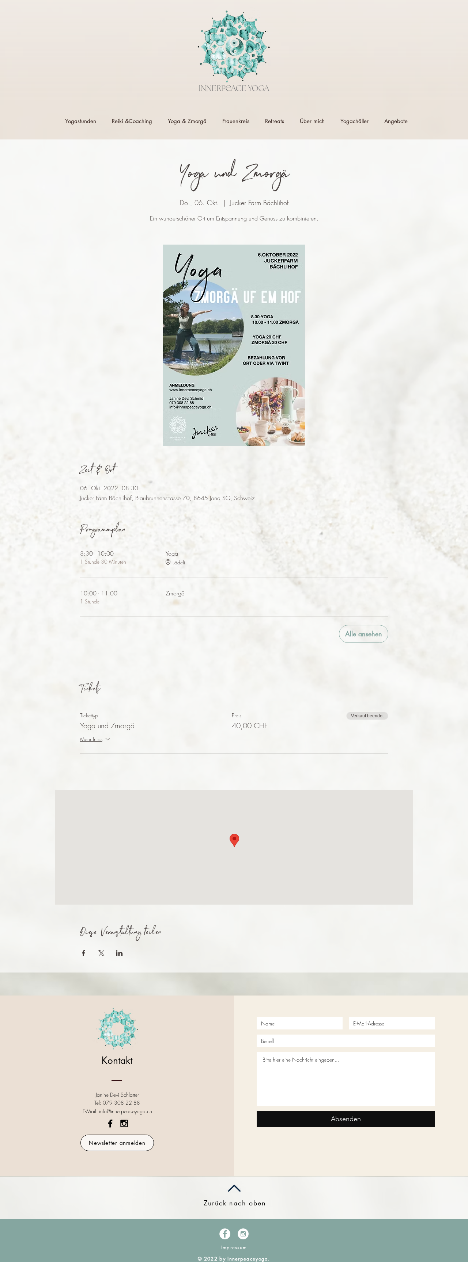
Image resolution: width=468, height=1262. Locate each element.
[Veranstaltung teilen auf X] (101, 953)
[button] (117, 1143)
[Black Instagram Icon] (124, 1123)
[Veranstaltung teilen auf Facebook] (83, 953)
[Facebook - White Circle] (224, 1233)
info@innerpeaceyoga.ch (125, 1111)
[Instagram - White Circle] (243, 1233)
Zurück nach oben (235, 1202)
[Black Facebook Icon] (110, 1123)
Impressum (234, 1247)
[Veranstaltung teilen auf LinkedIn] (119, 953)
